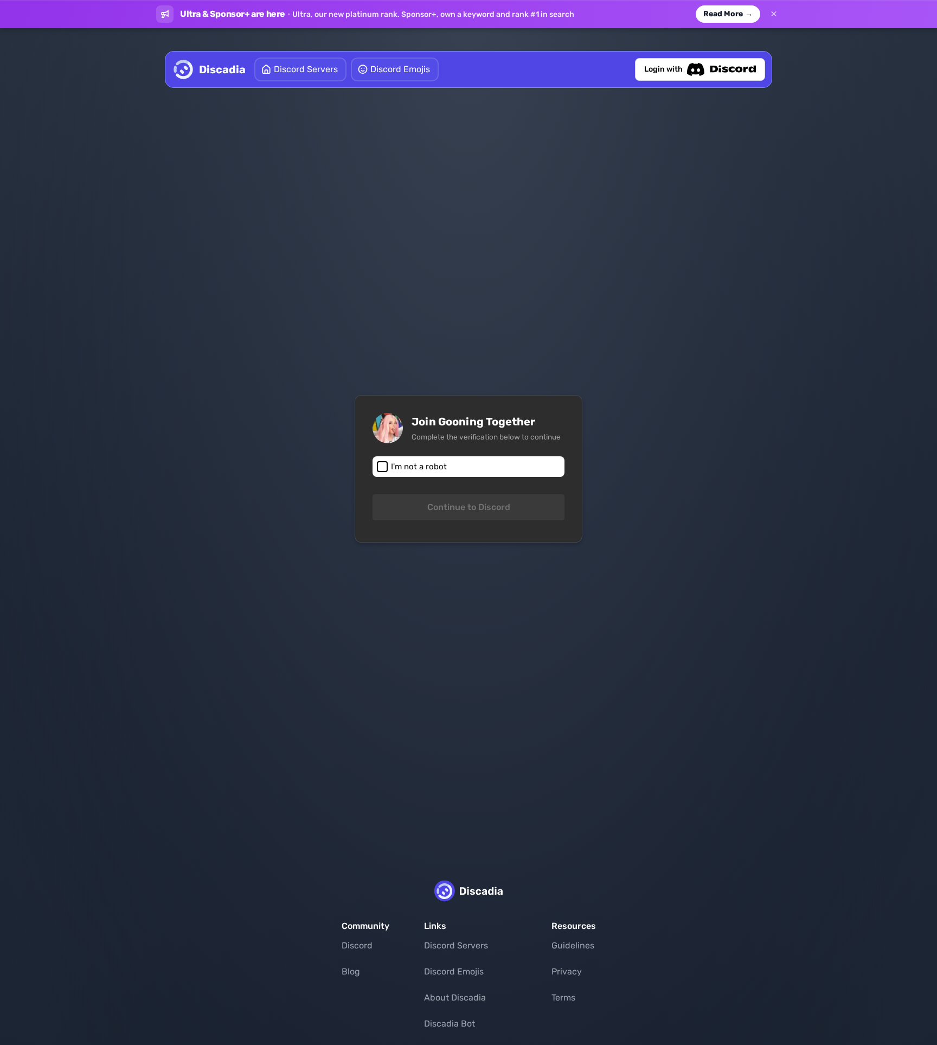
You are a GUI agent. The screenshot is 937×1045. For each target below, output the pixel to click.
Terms (563, 997)
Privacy (566, 971)
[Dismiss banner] (774, 14)
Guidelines (572, 945)
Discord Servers (456, 945)
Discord (357, 945)
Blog (351, 971)
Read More (728, 13)
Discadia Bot (449, 1023)
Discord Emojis (454, 971)
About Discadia (455, 997)
